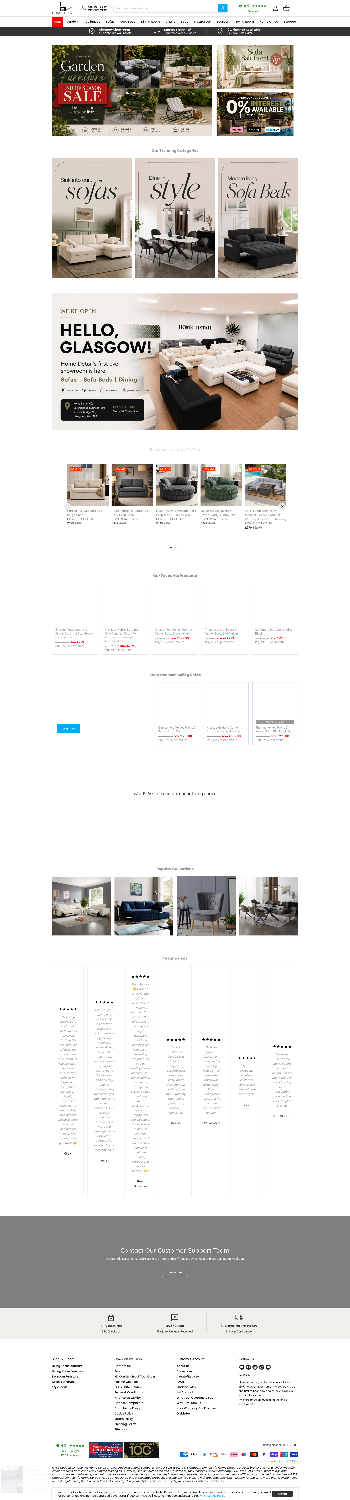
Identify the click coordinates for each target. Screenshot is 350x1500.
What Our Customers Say (195, 1398)
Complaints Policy (127, 1408)
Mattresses (202, 22)
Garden (72, 22)
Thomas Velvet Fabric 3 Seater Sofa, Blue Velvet (221, 631)
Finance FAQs (186, 1387)
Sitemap (120, 1429)
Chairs (170, 22)
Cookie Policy (123, 1413)
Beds (184, 22)
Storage (290, 22)
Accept (282, 1494)
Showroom (184, 1371)
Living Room (245, 22)
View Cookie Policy (212, 1495)
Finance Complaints (128, 1403)
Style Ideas (60, 1387)
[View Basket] (286, 8)
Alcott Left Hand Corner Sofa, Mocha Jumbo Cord (224, 729)
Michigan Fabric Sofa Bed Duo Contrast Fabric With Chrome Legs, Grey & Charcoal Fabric (122, 635)
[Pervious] (67, 506)
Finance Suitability (127, 1398)
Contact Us (122, 1366)
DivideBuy (184, 1413)
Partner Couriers (126, 1382)
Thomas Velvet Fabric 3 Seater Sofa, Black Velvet (273, 729)
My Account (185, 1392)
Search (119, 1371)
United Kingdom (278, 1445)
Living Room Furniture (67, 1366)
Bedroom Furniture (65, 1376)
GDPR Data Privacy (127, 1387)
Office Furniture (63, 1382)
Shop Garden (255, 114)
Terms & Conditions (128, 1392)
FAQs (180, 1382)
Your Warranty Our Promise (196, 1408)
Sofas (110, 22)
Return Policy (123, 1419)
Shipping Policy (125, 1424)
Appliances (91, 22)
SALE (57, 22)
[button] (73, 1466)
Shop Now (69, 728)
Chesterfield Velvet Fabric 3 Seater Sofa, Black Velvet (173, 631)
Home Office (269, 22)
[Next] (282, 506)
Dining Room (150, 22)
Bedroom (223, 22)
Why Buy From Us (189, 1403)
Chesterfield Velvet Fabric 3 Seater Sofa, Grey (176, 729)
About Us (183, 1366)
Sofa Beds (127, 22)
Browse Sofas (255, 67)
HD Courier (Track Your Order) (135, 1376)
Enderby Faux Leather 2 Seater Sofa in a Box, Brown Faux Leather (74, 633)
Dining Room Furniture (67, 1371)
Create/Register (188, 1376)
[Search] (223, 8)
